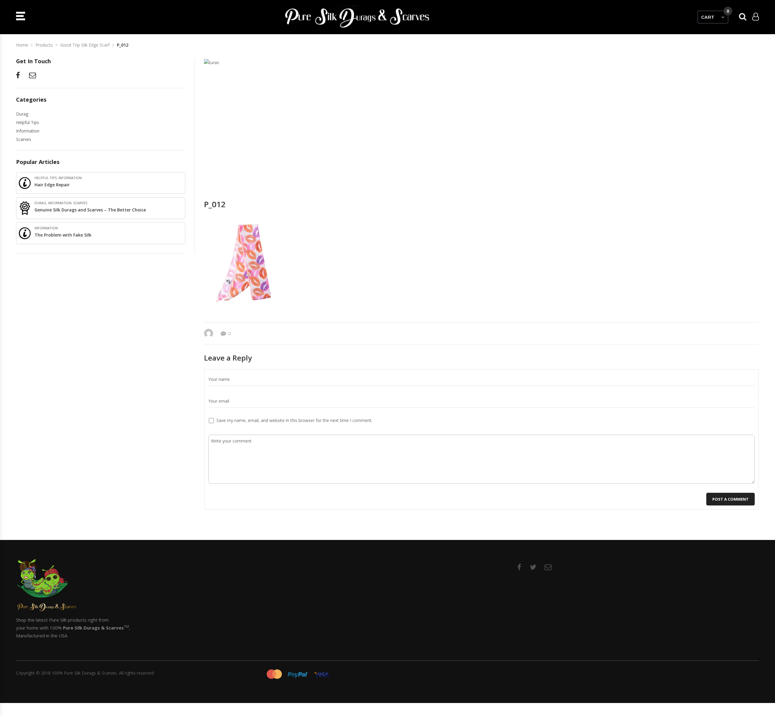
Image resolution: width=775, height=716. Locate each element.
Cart (714, 15)
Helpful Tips (27, 122)
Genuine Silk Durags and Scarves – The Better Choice (90, 210)
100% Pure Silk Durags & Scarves (84, 673)
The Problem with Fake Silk (63, 235)
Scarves (23, 139)
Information (27, 131)
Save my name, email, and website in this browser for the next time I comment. (294, 420)
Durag (22, 114)
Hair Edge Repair (52, 185)
